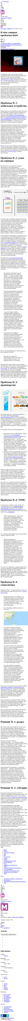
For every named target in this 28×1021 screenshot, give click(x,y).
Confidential (7, 1001)
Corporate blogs (8, 1006)
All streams (6, 1)
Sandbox (6, 989)
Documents (6, 998)
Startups (6, 1012)
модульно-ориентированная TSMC (10, 416)
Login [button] (2, 9)
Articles (6, 983)
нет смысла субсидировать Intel (18, 797)
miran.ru (6, 955)
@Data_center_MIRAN (18, 917)
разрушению (4, 368)
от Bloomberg (10, 512)
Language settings (5, 1018)
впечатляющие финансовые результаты (11, 509)
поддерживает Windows (10, 242)
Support (12, 1018)
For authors (6, 996)
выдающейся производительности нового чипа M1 (14, 435)
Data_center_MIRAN (6, 28)
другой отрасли (12, 151)
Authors (6, 988)
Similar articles (12, 934)
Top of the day (4, 934)
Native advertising (8, 1009)
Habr (9, 1019)
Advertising (6, 1008)
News (5, 985)
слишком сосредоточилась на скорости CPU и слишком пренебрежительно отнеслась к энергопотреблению (14, 118)
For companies (7, 997)
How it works (7, 994)
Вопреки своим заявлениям (16, 115)
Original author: (7, 49)
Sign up (6, 978)
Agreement (6, 1000)
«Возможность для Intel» (7, 79)
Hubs (5, 986)
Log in (5, 977)
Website (3, 902)
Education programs (9, 1011)
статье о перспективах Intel (16, 258)
